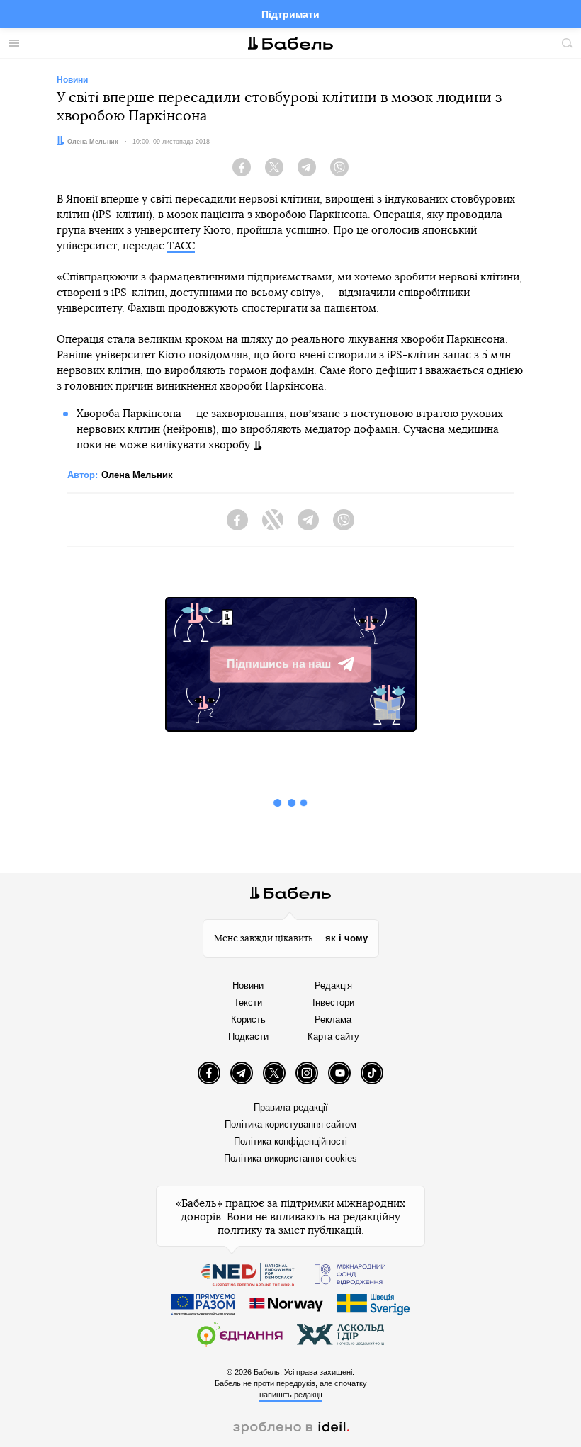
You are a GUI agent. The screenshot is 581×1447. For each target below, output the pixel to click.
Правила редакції (291, 1107)
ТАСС (181, 246)
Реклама (333, 1019)
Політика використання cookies (290, 1158)
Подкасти (248, 1036)
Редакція (333, 985)
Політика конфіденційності (290, 1141)
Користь (248, 1019)
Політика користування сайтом (290, 1124)
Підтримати (290, 14)
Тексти (248, 1002)
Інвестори (333, 1002)
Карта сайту (333, 1036)
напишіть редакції (290, 1394)
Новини (248, 985)
